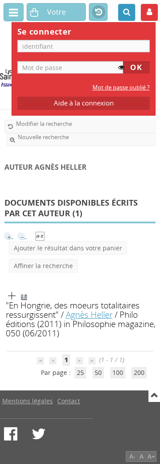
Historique (98, 12)
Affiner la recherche (43, 265)
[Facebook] (10, 434)
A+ (151, 456)
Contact (68, 401)
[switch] (121, 67)
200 (139, 372)
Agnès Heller (89, 314)
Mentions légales (27, 401)
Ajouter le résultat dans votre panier (68, 248)
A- (132, 456)
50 (98, 372)
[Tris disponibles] (40, 235)
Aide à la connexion (84, 103)
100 (117, 372)
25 (80, 372)
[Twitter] (38, 434)
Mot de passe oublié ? (121, 87)
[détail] (12, 296)
